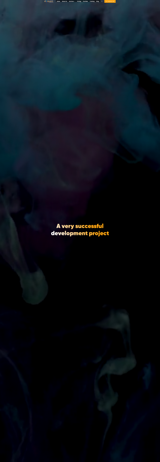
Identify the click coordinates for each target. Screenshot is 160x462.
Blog (97, 1)
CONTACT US (110, 1)
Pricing (79, 1)
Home (58, 1)
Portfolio (85, 1)
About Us (64, 1)
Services (71, 1)
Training (92, 1)
